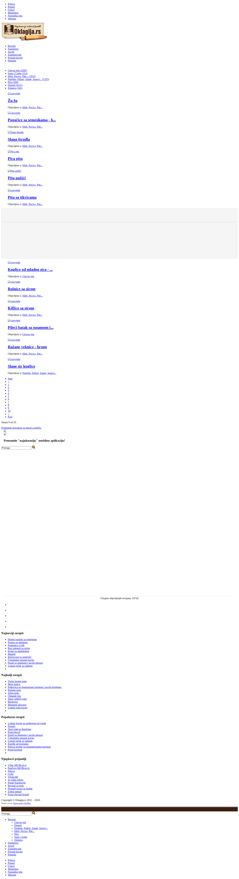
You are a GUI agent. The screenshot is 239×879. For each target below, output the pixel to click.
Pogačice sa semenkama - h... (32, 120)
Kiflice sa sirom (21, 308)
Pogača (11, 726)
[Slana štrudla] (16, 132)
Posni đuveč (14, 732)
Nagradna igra (15, 15)
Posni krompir (15, 749)
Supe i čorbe (20, 837)
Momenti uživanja (17, 704)
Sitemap (12, 18)
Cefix (10, 774)
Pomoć (11, 7)
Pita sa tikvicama (22, 197)
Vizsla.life (13, 777)
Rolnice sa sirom (21, 289)
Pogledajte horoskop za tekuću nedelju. (21, 427)
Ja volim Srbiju (15, 779)
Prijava (11, 4)
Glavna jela (28, 276)
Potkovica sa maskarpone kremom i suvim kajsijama (34, 687)
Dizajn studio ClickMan (22, 803)
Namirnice (13, 49)
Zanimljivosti (14, 54)
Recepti (12, 46)
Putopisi (12, 60)
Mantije (12, 654)
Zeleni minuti (14, 791)
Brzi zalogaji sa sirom (19, 648)
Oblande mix (14, 696)
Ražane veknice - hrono (27, 347)
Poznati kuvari (15, 57)
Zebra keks (13, 693)
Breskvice (13, 701)
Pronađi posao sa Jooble (20, 788)
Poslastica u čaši (16, 645)
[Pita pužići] (14, 171)
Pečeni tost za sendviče (19, 657)
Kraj (10, 416)
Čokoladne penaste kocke (21, 660)
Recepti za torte (16, 785)
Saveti (11, 51)
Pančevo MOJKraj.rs (18, 768)
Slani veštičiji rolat (17, 699)
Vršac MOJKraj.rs (17, 765)
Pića (16, 834)
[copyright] (14, 93)
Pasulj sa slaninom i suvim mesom (25, 663)
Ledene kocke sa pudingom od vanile (27, 723)
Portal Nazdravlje (17, 782)
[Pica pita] (13, 151)
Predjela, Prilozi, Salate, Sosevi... (39, 373)
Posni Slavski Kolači (18, 794)
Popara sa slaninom (18, 642)
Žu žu (12, 100)
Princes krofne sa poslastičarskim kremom (29, 746)
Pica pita (15, 158)
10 (9, 411)
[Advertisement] (119, 215)
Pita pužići (17, 178)
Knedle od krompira (18, 743)
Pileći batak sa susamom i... (30, 327)
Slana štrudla (19, 139)
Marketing (13, 12)
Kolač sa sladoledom (18, 651)
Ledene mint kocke (17, 707)
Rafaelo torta (14, 690)
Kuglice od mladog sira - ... (30, 269)
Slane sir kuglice (21, 366)
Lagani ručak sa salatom (20, 665)
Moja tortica (14, 684)
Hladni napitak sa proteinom (22, 639)
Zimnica (18, 840)
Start (10, 378)
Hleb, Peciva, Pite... (32, 107)
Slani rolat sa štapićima (19, 729)
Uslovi (11, 9)
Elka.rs (11, 771)
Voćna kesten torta (17, 681)
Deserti (18, 825)
